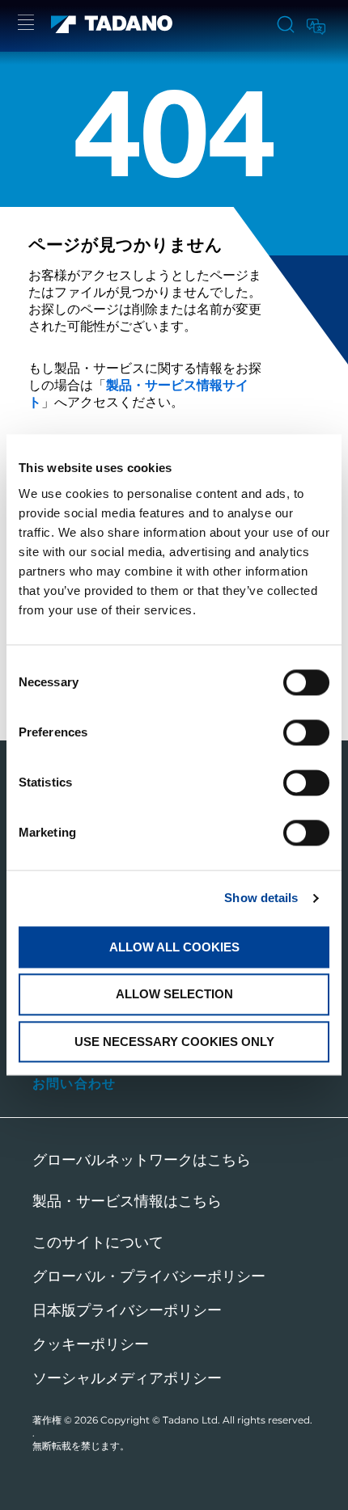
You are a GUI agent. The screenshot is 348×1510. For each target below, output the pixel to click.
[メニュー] (26, 25)
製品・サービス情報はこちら (127, 1201)
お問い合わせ (74, 1083)
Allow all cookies (174, 947)
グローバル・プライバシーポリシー (148, 1276)
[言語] (315, 23)
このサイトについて (97, 1242)
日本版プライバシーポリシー (127, 1310)
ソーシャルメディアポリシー (127, 1378)
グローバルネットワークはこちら (141, 1160)
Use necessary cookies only (174, 1041)
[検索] (286, 25)
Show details (261, 898)
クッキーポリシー (90, 1344)
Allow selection (174, 995)
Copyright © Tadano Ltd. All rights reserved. (206, 1420)
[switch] (306, 732)
